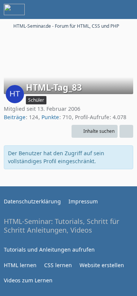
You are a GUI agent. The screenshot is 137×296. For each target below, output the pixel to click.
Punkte (50, 117)
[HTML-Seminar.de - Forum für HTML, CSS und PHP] (14, 9)
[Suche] (89, 9)
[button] (95, 131)
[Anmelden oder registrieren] (108, 9)
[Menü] (127, 9)
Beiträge (14, 117)
